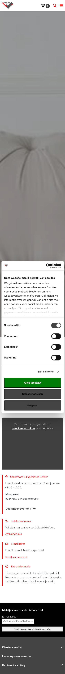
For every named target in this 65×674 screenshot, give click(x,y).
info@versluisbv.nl (16, 557)
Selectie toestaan (32, 393)
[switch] (56, 336)
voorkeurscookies (23, 428)
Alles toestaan (32, 382)
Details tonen (46, 371)
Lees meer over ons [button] (18, 508)
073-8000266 (13, 534)
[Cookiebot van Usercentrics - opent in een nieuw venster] (46, 265)
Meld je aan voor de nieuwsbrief (32, 629)
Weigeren (32, 405)
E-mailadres (10, 616)
